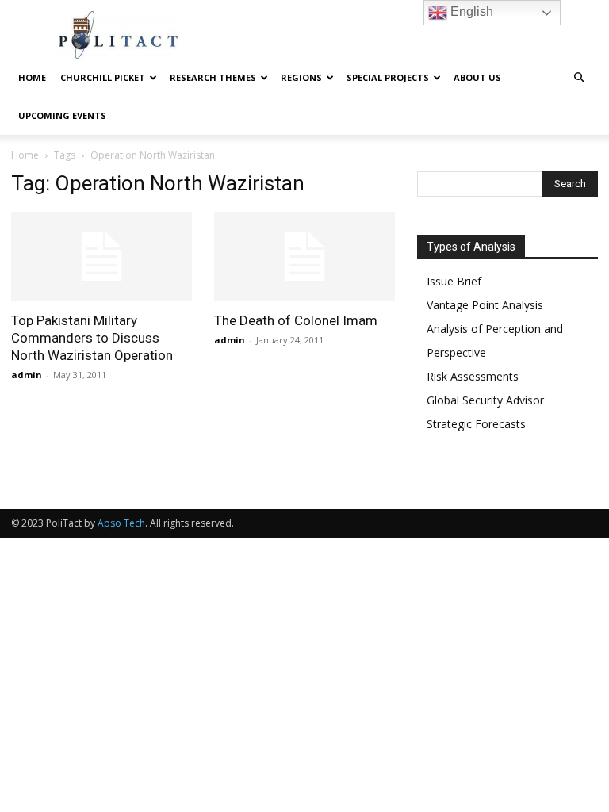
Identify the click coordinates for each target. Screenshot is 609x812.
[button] (579, 78)
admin (26, 375)
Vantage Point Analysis (485, 304)
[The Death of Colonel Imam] (304, 256)
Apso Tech (121, 523)
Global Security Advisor (485, 400)
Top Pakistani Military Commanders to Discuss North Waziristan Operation (92, 337)
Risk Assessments (473, 376)
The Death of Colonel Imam (295, 320)
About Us (477, 77)
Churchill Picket (102, 77)
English (470, 11)
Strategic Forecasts (476, 423)
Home (32, 77)
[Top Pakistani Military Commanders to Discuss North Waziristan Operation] (101, 256)
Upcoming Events (62, 115)
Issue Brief (454, 281)
